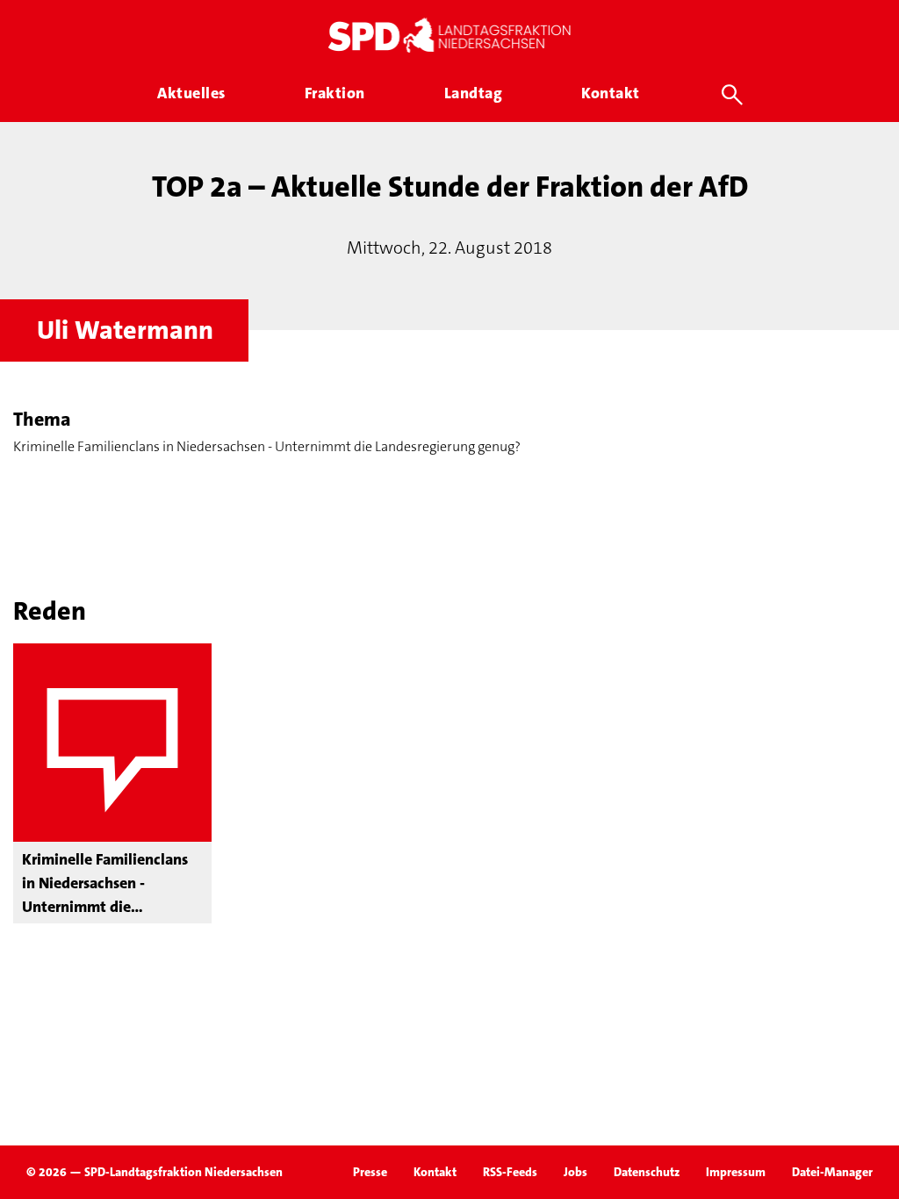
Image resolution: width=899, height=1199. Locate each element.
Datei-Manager (832, 1172)
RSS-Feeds (510, 1172)
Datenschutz (647, 1172)
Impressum (736, 1172)
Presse (370, 1172)
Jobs (575, 1172)
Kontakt (435, 1172)
